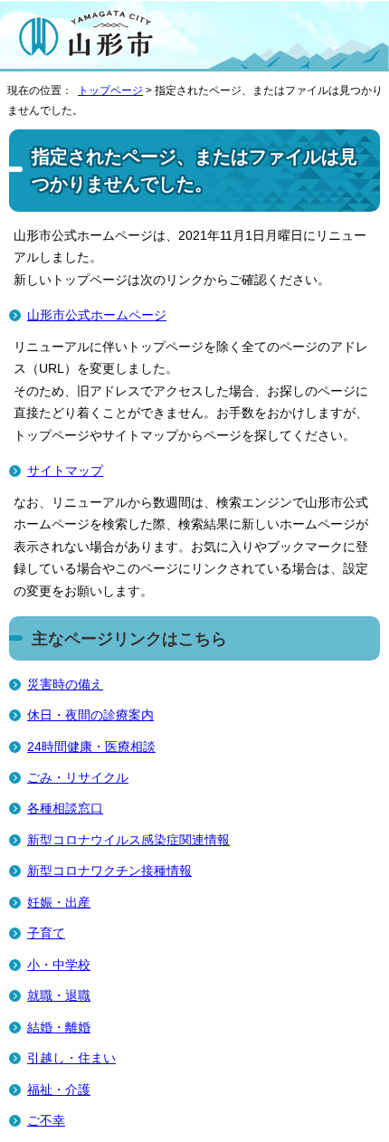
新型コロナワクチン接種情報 (109, 871)
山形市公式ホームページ (96, 315)
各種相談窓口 (65, 808)
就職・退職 (58, 996)
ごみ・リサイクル (77, 778)
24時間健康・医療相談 (91, 747)
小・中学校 (58, 965)
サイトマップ (65, 471)
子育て (46, 933)
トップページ (110, 90)
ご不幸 (46, 1121)
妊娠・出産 (58, 902)
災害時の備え (65, 684)
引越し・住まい (71, 1058)
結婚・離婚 (58, 1027)
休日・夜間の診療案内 (90, 715)
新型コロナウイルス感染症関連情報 (128, 840)
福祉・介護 (58, 1090)
